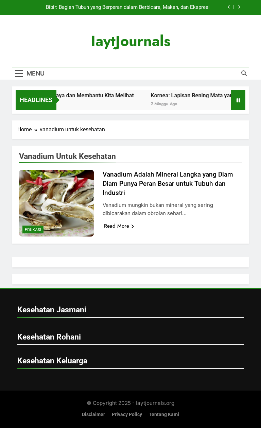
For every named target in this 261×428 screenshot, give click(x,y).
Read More (116, 226)
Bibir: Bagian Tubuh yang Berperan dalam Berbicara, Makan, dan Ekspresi (128, 7)
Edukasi (33, 230)
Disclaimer (93, 414)
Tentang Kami (164, 414)
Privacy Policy (127, 414)
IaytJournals (131, 40)
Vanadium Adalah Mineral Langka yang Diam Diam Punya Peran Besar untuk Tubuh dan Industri (168, 183)
